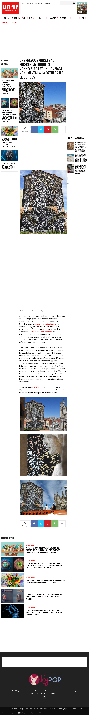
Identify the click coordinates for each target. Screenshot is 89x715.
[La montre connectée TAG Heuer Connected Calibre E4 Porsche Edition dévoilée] (9, 155)
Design (21, 709)
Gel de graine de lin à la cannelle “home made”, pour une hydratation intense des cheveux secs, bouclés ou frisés (81, 147)
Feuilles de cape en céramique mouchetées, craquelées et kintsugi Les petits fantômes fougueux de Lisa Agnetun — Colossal (9, 87)
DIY (27, 709)
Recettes (14, 709)
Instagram (35, 387)
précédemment (51, 324)
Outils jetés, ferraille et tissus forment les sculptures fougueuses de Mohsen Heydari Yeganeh (44, 596)
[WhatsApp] (54, 129)
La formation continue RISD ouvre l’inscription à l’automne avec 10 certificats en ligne (9, 142)
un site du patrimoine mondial (41, 332)
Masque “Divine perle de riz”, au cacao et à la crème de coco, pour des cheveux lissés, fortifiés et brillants (81, 169)
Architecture (44, 709)
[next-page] (72, 178)
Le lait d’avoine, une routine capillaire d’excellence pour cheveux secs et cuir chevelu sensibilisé (81, 158)
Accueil (4, 23)
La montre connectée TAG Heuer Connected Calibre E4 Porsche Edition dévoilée (8, 166)
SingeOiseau (39, 324)
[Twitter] (41, 129)
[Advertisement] (48, 9)
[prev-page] (68, 178)
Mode (36, 709)
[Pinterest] (47, 129)
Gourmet (73, 709)
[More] (62, 129)
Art (31, 709)
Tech (80, 709)
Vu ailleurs (14, 23)
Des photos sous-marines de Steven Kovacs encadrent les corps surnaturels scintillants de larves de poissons (45, 612)
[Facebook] (34, 129)
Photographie (63, 709)
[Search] (74, 3)
